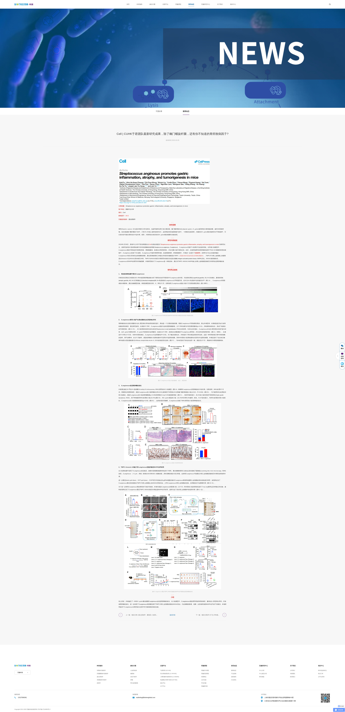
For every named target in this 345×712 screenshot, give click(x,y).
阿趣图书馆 (204, 686)
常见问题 (203, 683)
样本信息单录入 (322, 670)
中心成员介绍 (263, 673)
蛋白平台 (162, 683)
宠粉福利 (233, 676)
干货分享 (159, 111)
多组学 (99, 683)
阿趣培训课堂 (205, 673)
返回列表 (172, 615)
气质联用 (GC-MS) (165, 670)
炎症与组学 (133, 676)
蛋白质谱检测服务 (197, 255)
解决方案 (152, 4)
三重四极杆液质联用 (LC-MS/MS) (169, 676)
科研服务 (139, 4)
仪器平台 (165, 4)
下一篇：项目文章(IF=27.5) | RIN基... (207, 615)
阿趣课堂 (178, 4)
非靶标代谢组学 (101, 670)
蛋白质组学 (100, 676)
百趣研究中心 (205, 4)
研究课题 (261, 676)
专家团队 (292, 673)
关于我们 (220, 4)
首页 (128, 4)
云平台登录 (321, 676)
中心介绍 (261, 670)
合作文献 (203, 680)
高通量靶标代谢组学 (102, 673)
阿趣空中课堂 (205, 670)
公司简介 (292, 670)
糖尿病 (132, 673)
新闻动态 (186, 111)
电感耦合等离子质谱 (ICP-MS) (168, 680)
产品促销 (233, 673)
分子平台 (162, 686)
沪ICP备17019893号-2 (44, 709)
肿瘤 (131, 680)
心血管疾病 (133, 670)
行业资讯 (233, 680)
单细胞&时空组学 (101, 680)
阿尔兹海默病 (134, 683)
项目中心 (233, 4)
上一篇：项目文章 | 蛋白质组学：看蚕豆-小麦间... (141, 615)
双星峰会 (203, 676)
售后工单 (320, 673)
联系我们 (292, 676)
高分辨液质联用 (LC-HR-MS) (168, 673)
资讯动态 (191, 4)
